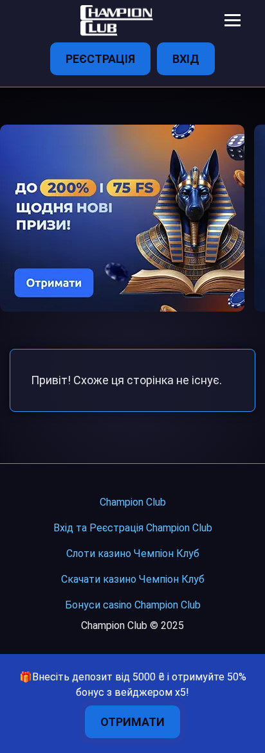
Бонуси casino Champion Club (133, 605)
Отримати (132, 722)
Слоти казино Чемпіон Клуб (132, 553)
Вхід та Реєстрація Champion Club (132, 528)
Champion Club (133, 502)
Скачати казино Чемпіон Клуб (133, 579)
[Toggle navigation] (232, 20)
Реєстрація (100, 59)
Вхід (185, 59)
